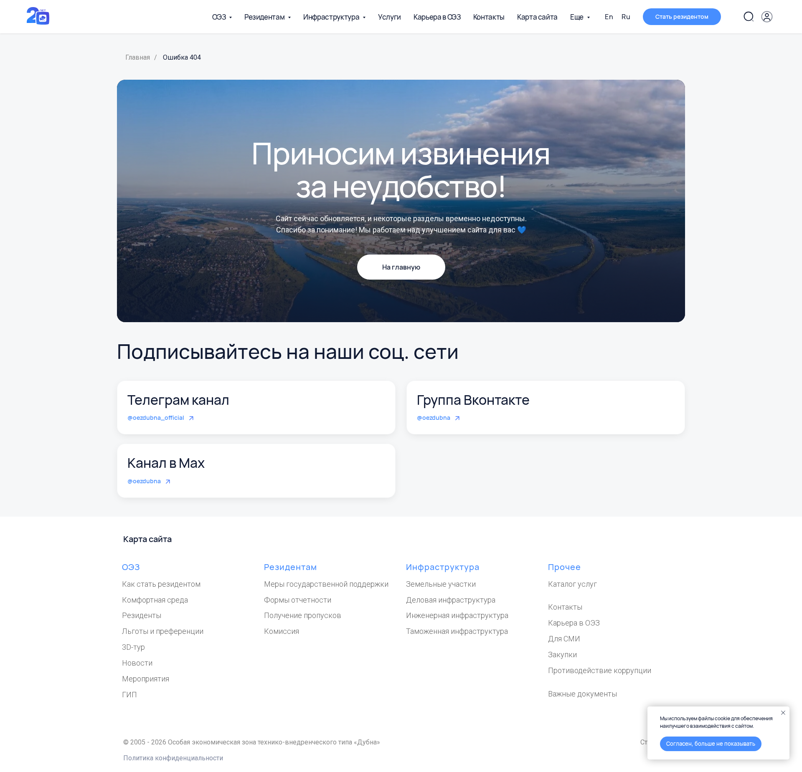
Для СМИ (564, 638)
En (609, 16)
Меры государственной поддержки (326, 584)
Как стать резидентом (161, 584)
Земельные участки (441, 584)
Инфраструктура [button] (331, 17)
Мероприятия (145, 678)
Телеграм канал (178, 400)
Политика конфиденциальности (173, 758)
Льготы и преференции (162, 631)
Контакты (489, 17)
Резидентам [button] (265, 17)
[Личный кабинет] (767, 16)
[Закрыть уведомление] (783, 713)
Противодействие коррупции (599, 670)
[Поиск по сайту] (748, 16)
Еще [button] (577, 17)
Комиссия (281, 631)
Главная (137, 57)
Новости (137, 662)
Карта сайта (537, 17)
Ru (626, 16)
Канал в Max (166, 463)
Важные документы (582, 693)
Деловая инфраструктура (450, 599)
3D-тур (133, 647)
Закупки (562, 654)
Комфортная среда (155, 599)
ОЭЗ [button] (219, 17)
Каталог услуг (572, 584)
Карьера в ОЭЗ (437, 17)
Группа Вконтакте (473, 400)
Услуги (389, 17)
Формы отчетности (297, 599)
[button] (682, 16)
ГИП (129, 694)
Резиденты (141, 615)
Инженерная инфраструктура (457, 615)
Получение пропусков (302, 615)
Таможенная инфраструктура (457, 631)
